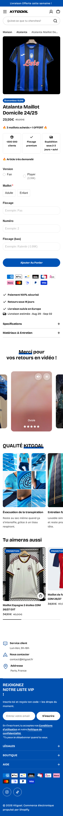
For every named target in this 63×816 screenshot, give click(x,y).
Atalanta (21, 32)
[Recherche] (55, 21)
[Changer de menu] (5, 12)
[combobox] (31, 21)
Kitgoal (17, 805)
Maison (7, 32)
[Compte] (51, 12)
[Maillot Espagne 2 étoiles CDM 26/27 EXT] (24, 574)
